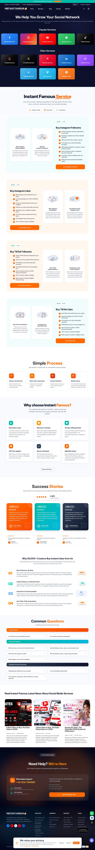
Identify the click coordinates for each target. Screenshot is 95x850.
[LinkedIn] (23, 825)
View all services (46, 469)
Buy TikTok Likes (70, 341)
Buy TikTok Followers (24, 285)
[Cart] (92, 823)
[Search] (84, 8)
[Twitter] (15, 825)
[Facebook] (8, 825)
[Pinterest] (19, 825)
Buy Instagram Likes (25, 227)
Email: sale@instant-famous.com (32, 4)
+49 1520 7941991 (25, 782)
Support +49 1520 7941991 (12, 4)
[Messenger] (92, 818)
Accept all (76, 842)
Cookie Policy (27, 845)
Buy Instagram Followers (70, 167)
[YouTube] (11, 825)
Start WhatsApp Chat (68, 794)
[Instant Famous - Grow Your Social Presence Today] (16, 9)
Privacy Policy (35, 845)
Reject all (69, 842)
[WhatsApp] (92, 813)
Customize (61, 842)
